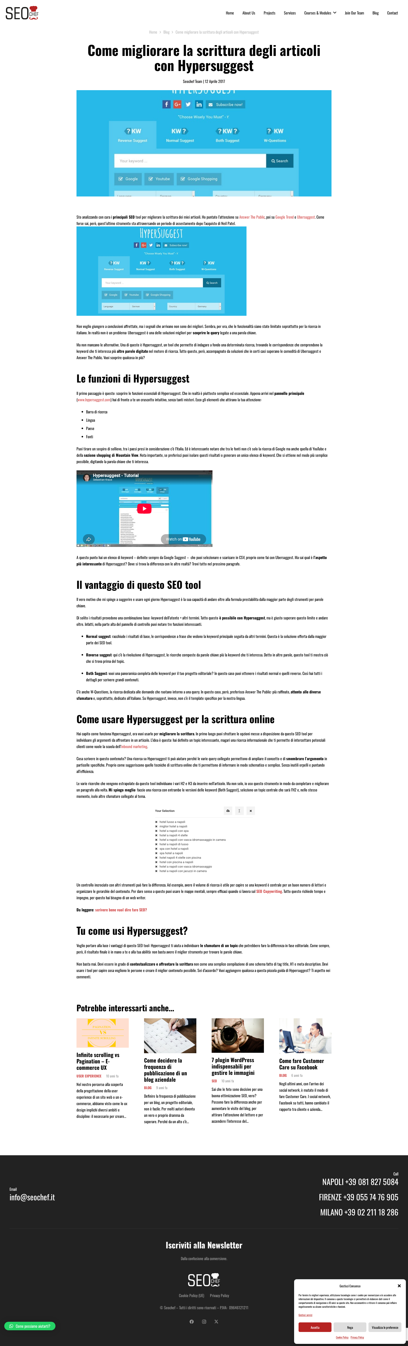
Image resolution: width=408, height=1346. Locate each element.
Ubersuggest (306, 217)
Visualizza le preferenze (385, 1327)
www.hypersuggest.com (94, 399)
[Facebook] (191, 1321)
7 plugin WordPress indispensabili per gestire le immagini (233, 1066)
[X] (216, 1321)
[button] (399, 1286)
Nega (350, 1327)
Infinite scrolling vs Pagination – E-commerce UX (97, 1061)
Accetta (315, 1327)
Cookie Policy (342, 1337)
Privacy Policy (357, 1337)
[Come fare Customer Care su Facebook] (305, 1021)
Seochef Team (192, 81)
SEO (214, 1080)
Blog (148, 1087)
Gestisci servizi (305, 1315)
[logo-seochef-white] (204, 1279)
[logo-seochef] (22, 13)
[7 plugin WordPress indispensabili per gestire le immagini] (238, 1021)
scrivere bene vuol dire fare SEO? (121, 909)
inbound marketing (134, 746)
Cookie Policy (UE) (191, 1295)
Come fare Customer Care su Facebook (301, 1064)
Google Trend (284, 217)
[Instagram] (204, 1321)
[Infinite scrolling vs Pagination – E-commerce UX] (102, 1021)
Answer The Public (252, 217)
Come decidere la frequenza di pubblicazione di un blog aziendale (165, 1069)
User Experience (88, 1076)
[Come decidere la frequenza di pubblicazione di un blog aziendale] (170, 1021)
